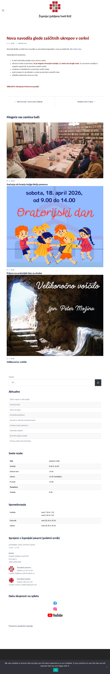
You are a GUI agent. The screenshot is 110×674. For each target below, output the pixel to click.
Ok (55, 670)
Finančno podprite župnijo (21, 626)
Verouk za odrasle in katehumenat (22, 420)
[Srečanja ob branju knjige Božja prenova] (55, 150)
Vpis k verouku (15, 410)
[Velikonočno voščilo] (55, 315)
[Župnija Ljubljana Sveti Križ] (55, 11)
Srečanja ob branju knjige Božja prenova (27, 184)
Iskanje (11, 377)
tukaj (79, 49)
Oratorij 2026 (15, 405)
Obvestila (22, 43)
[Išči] (98, 382)
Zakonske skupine (16, 431)
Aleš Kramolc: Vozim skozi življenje (30, 102)
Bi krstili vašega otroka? (19, 436)
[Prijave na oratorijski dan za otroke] (55, 227)
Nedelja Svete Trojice (85, 102)
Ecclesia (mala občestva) (19, 426)
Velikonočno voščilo (17, 362)
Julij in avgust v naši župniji (19, 400)
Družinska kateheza (17, 415)
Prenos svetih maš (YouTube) (20, 441)
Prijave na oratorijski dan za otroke (24, 273)
